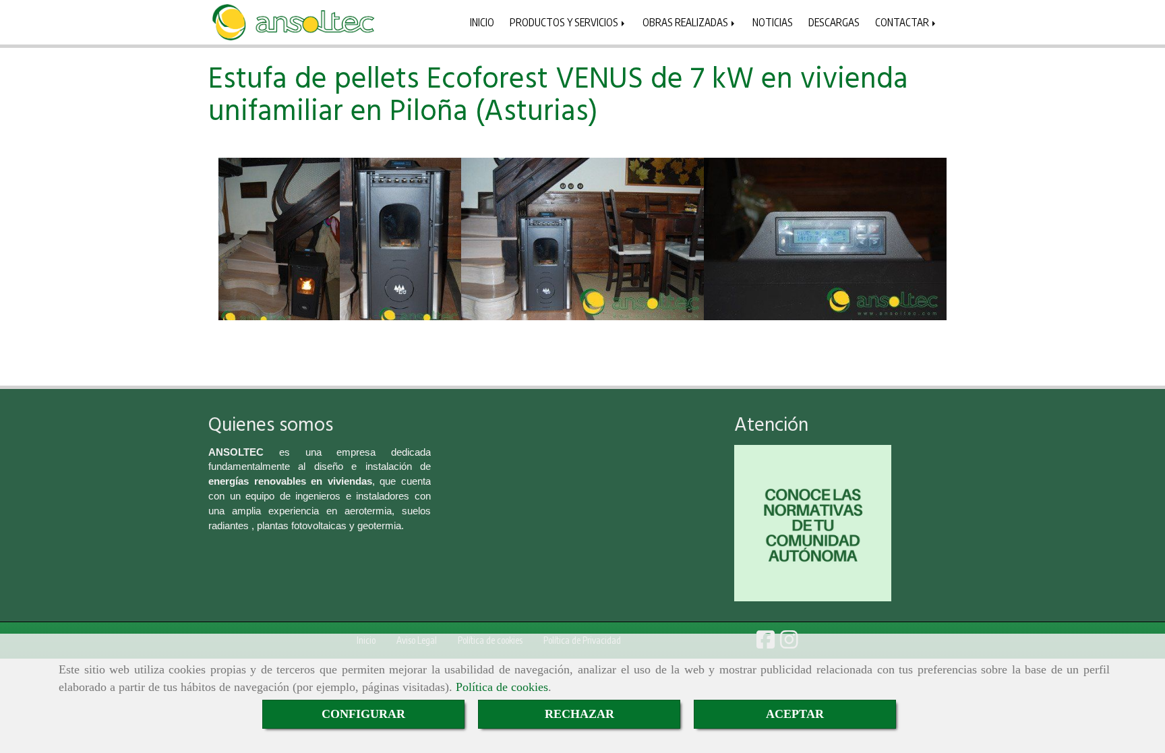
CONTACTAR (903, 22)
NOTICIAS (772, 22)
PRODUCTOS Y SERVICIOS (565, 22)
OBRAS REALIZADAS (686, 22)
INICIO (482, 22)
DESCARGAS (834, 22)
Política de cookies (502, 687)
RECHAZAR (579, 714)
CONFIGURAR (363, 714)
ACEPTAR (795, 714)
